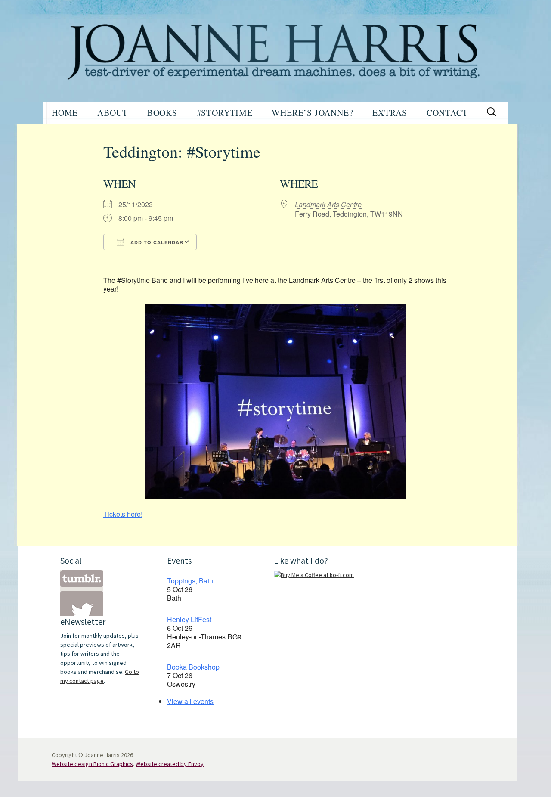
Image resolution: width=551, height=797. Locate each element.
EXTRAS (389, 112)
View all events (190, 701)
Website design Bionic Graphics (92, 764)
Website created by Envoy (170, 764)
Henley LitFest (189, 619)
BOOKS (162, 112)
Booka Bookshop (193, 667)
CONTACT (447, 112)
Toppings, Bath (190, 581)
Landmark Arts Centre (328, 204)
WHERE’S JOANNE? (312, 112)
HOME (65, 112)
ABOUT (112, 112)
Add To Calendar (156, 242)
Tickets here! (122, 514)
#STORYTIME (225, 112)
